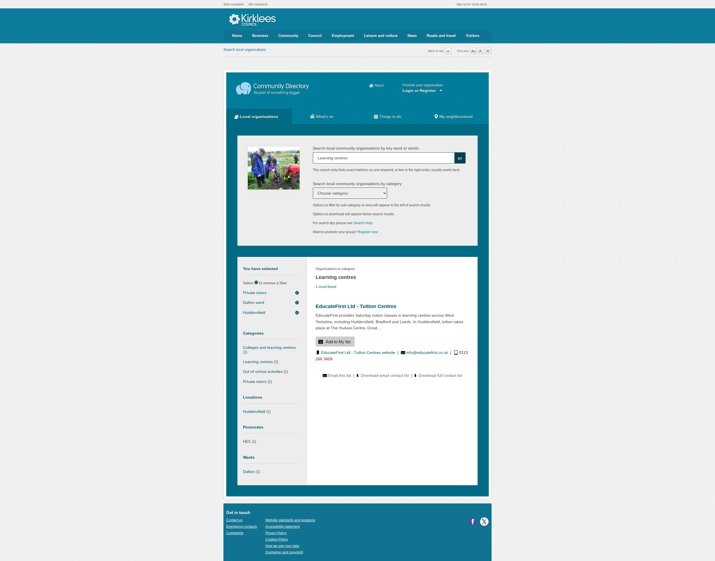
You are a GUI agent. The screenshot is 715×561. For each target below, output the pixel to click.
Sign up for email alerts (471, 4)
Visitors (472, 36)
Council (315, 36)
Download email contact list (385, 375)
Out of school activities (263, 371)
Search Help (363, 223)
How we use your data (282, 546)
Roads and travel (441, 36)
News (412, 36)
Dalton (248, 471)
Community (288, 36)
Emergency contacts (241, 527)
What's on (324, 116)
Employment (343, 36)
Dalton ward (253, 302)
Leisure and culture (380, 36)
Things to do (390, 116)
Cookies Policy (276, 539)
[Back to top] (448, 51)
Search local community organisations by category (357, 183)
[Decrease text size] (481, 51)
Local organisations (259, 116)
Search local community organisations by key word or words (366, 148)
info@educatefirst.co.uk (427, 352)
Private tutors (254, 292)
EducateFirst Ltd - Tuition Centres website (358, 352)
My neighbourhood (456, 116)
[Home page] (252, 20)
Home (237, 36)
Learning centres (258, 361)
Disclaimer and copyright (284, 552)
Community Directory (272, 88)
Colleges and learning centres (269, 347)
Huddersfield (254, 312)
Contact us (234, 520)
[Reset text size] (473, 51)
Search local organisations (244, 50)
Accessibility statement (282, 527)
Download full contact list (440, 375)
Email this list (339, 375)
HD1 (247, 441)
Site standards (258, 4)
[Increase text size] (488, 51)
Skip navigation (233, 4)
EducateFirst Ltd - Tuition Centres (356, 306)
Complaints (235, 533)
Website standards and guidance (290, 520)
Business (260, 36)
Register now (368, 232)
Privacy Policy (276, 533)
